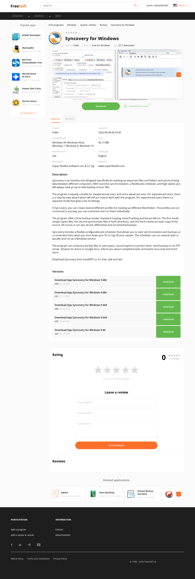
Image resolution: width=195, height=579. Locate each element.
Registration (161, 5)
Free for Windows (101, 45)
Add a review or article (22, 535)
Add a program (18, 529)
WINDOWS (18, 15)
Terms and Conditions (38, 558)
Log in (149, 5)
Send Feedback (116, 445)
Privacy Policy (60, 558)
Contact (59, 529)
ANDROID (39, 15)
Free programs (56, 24)
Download (101, 106)
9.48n (72, 45)
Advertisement (62, 535)
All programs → (28, 113)
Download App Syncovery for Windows (81, 280)
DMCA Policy (17, 558)
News (58, 15)
